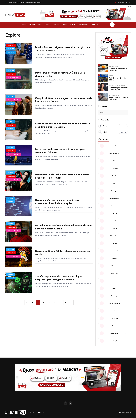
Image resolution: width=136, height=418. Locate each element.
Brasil (47, 24)
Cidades (55, 25)
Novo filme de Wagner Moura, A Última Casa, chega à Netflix (60, 74)
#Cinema (10, 96)
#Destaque (11, 45)
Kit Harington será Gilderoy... (124, 7)
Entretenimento (83, 24)
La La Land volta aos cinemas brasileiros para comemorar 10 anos (60, 150)
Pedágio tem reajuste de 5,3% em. (117, 79)
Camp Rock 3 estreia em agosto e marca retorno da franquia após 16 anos (63, 99)
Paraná (40, 24)
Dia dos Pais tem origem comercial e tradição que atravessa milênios (62, 48)
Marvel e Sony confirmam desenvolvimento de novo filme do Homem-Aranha (63, 227)
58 (66, 302)
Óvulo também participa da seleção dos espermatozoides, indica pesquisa (57, 201)
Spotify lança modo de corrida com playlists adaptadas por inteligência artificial (59, 278)
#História (11, 52)
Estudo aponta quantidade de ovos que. (118, 69)
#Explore (11, 49)
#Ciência (10, 122)
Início (24, 24)
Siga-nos (123, 126)
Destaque (32, 24)
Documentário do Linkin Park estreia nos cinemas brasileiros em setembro (62, 176)
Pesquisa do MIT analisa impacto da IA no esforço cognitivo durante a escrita (62, 125)
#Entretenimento (13, 78)
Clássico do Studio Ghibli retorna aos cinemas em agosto (62, 252)
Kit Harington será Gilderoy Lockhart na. (118, 98)
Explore (94, 25)
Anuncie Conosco (125, 412)
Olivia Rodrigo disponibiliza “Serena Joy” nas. (118, 89)
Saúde (65, 24)
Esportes (72, 24)
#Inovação (11, 278)
